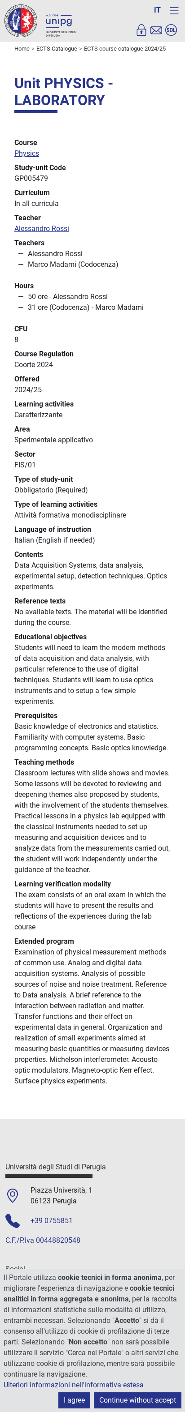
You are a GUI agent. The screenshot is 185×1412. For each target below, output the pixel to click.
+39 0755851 (52, 1220)
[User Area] (141, 30)
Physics (26, 153)
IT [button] (157, 10)
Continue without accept (137, 1400)
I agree (74, 1400)
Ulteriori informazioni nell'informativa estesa (74, 1385)
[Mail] (156, 30)
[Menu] (174, 10)
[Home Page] (40, 20)
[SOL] (171, 30)
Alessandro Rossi (41, 228)
